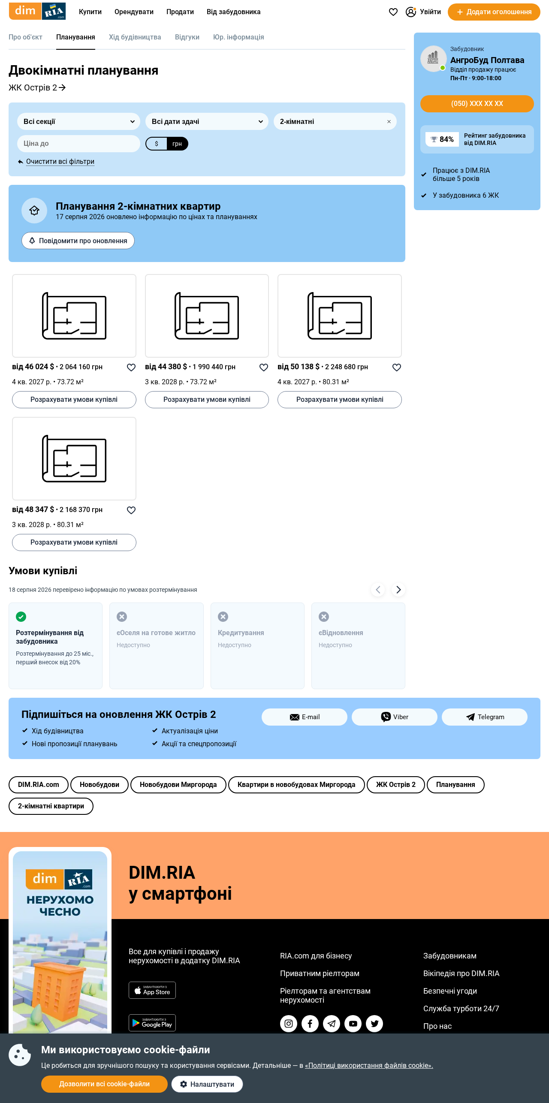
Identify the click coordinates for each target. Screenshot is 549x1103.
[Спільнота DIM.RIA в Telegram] (331, 1023)
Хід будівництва (135, 37)
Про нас (437, 1026)
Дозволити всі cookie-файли (104, 1084)
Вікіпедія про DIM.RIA (461, 973)
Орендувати (134, 12)
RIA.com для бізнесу (316, 955)
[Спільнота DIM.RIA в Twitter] (374, 1023)
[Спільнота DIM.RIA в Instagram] (288, 1023)
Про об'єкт (25, 37)
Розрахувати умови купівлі (74, 399)
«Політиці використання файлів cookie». (369, 1065)
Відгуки (187, 37)
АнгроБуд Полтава (487, 60)
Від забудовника (234, 12)
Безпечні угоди (450, 990)
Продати (180, 12)
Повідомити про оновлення (83, 241)
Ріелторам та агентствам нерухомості (325, 995)
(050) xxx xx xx (477, 103)
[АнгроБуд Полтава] (433, 58)
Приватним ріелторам (319, 973)
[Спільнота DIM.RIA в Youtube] (353, 1023)
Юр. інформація (238, 37)
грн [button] (177, 143)
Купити (90, 12)
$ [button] (156, 143)
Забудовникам (450, 955)
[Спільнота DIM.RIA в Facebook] (310, 1023)
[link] (74, 316)
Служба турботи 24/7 (461, 1008)
